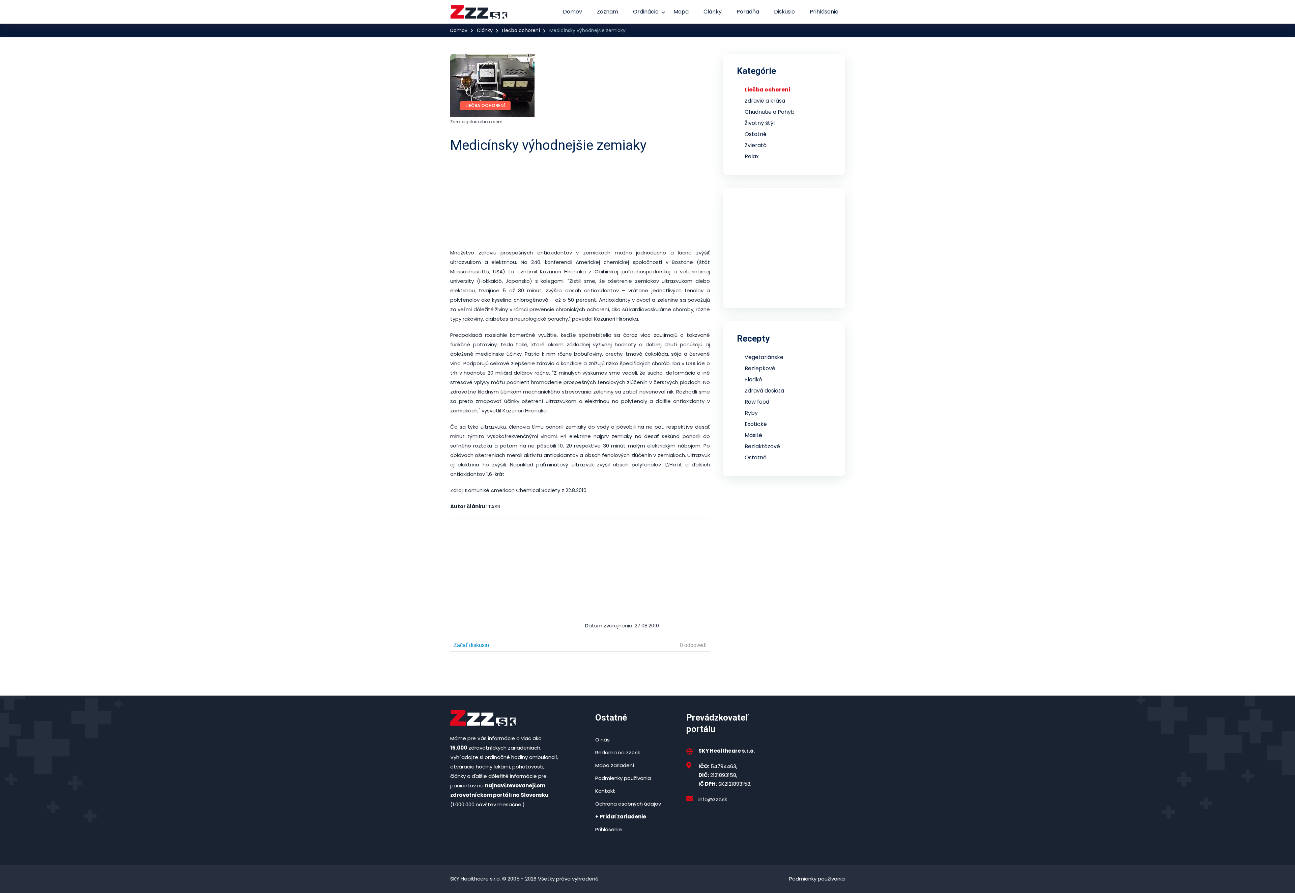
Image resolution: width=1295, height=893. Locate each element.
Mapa (681, 12)
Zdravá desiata (764, 391)
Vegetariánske (764, 357)
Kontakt (605, 790)
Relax (752, 156)
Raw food (757, 402)
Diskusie (784, 12)
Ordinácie (646, 12)
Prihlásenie (824, 12)
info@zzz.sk (712, 799)
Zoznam (607, 12)
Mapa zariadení (614, 765)
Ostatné (756, 134)
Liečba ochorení (521, 30)
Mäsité (753, 435)
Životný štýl (760, 123)
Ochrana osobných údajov (628, 803)
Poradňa (748, 12)
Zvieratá (756, 145)
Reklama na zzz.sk (617, 752)
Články (712, 12)
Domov (572, 12)
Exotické (756, 424)
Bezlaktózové (762, 446)
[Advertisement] (652, 201)
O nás (602, 739)
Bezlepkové (760, 368)
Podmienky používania (623, 778)
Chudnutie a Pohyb (770, 112)
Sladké (753, 379)
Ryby (751, 413)
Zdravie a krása (765, 101)
